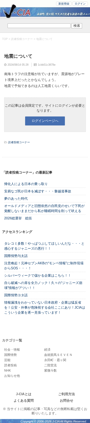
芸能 (7, 360)
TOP (5, 39)
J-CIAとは (23, 394)
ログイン (80, 3)
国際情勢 (10, 355)
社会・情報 (12, 349)
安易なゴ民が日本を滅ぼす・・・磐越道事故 (37, 191)
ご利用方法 (66, 394)
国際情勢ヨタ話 (16, 295)
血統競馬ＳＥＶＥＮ (58, 355)
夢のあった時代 (16, 198)
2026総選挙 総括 (18, 218)
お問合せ (66, 400)
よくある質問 (24, 400)
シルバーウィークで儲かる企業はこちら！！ (37, 275)
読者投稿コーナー (22, 39)
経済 (47, 349)
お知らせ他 (12, 375)
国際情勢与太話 (16, 256)
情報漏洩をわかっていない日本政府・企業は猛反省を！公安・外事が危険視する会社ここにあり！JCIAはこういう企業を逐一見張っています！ (44, 307)
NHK (7, 370)
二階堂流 (50, 365)
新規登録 (63, 3)
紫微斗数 (50, 370)
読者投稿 (10, 365)
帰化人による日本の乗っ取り (26, 184)
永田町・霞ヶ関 (55, 360)
